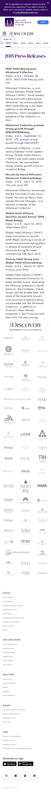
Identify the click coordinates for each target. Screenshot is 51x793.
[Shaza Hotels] (8, 542)
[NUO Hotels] (25, 486)
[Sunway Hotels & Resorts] (42, 552)
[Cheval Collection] (25, 377)
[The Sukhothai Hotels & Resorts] (42, 542)
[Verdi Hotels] (25, 573)
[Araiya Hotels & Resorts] (8, 350)
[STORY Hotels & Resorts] (25, 542)
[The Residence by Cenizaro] (42, 520)
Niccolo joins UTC (17, 185)
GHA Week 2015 (17, 227)
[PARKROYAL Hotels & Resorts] (25, 511)
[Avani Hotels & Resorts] (8, 365)
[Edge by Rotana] (42, 399)
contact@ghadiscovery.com (26, 12)
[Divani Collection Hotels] (42, 389)
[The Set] (42, 531)
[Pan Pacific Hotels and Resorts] (42, 500)
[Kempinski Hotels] (25, 420)
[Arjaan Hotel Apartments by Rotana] (25, 351)
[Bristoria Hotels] (25, 365)
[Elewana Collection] (8, 408)
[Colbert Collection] (8, 389)
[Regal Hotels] (25, 520)
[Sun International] (17, 553)
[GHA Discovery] (30, 33)
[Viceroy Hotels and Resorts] (42, 573)
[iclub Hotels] (25, 408)
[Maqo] (8, 447)
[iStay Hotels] (42, 408)
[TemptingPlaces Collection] (8, 563)
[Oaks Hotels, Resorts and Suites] (42, 486)
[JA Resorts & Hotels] (8, 420)
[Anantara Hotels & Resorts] (25, 338)
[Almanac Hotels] (8, 338)
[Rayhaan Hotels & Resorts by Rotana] (8, 521)
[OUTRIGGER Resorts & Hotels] (8, 500)
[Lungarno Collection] (42, 435)
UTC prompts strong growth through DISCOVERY (22, 141)
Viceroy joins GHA (17, 269)
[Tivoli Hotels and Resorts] (25, 563)
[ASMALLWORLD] (42, 351)
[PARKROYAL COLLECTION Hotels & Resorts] (8, 511)
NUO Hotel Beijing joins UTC (24, 81)
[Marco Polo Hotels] (25, 447)
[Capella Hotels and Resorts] (42, 365)
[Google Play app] (25, 764)
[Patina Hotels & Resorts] (42, 511)
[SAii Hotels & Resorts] (25, 531)
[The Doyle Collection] (17, 399)
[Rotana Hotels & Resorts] (8, 531)
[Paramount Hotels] (25, 500)
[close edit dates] (48, 3)
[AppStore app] (10, 764)
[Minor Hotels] (8, 459)
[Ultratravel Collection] (42, 563)
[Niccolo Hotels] (42, 471)
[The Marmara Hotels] (42, 448)
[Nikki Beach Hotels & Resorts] (8, 486)
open (43, 22)
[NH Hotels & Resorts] (42, 459)
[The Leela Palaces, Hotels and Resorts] (8, 435)
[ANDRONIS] (42, 338)
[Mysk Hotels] (25, 459)
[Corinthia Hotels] (25, 389)
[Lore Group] (25, 435)
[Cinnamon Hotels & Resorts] (42, 377)
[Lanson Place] (42, 420)
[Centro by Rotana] (8, 377)
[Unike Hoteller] (8, 573)
